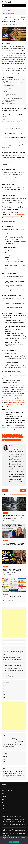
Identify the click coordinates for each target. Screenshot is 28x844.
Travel (4, 694)
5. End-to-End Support (9, 88)
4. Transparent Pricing (9, 86)
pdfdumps (12, 746)
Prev (5, 490)
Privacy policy (16, 842)
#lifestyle (15, 739)
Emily (4, 24)
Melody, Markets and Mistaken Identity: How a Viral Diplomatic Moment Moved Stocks (12, 570)
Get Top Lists (7, 2)
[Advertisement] (14, 623)
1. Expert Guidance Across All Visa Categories (14, 82)
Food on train (6, 744)
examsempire (14, 742)
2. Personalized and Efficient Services (12, 84)
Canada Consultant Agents (9, 393)
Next (23, 490)
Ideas (4, 688)
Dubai (17, 389)
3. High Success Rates (9, 85)
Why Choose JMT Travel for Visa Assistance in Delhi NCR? (13, 80)
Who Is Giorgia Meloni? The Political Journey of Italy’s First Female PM (14, 675)
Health (12, 744)
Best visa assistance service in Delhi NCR (12, 434)
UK (15, 389)
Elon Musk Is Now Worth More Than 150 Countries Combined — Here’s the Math (12, 664)
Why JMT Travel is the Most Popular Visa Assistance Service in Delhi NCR (12, 99)
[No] (26, 840)
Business (19, 24)
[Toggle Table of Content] (23, 78)
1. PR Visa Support (8, 92)
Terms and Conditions (7, 790)
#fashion (5, 739)
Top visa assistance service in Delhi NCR (11, 440)
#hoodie (9, 739)
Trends (4, 697)
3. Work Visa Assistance (10, 95)
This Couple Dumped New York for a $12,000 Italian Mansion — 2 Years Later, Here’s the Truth (13, 653)
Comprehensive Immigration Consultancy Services (12, 90)
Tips (4, 691)
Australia (22, 389)
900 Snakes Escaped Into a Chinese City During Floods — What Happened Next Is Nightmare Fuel (14, 517)
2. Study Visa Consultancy (10, 94)
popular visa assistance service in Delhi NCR (12, 437)
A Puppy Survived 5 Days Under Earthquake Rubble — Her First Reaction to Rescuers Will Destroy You (13, 670)
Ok (10, 842)
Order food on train (6, 746)
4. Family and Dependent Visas (12, 97)
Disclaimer (4, 787)
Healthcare (18, 744)
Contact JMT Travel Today (9, 103)
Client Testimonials (7, 101)
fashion (20, 742)
